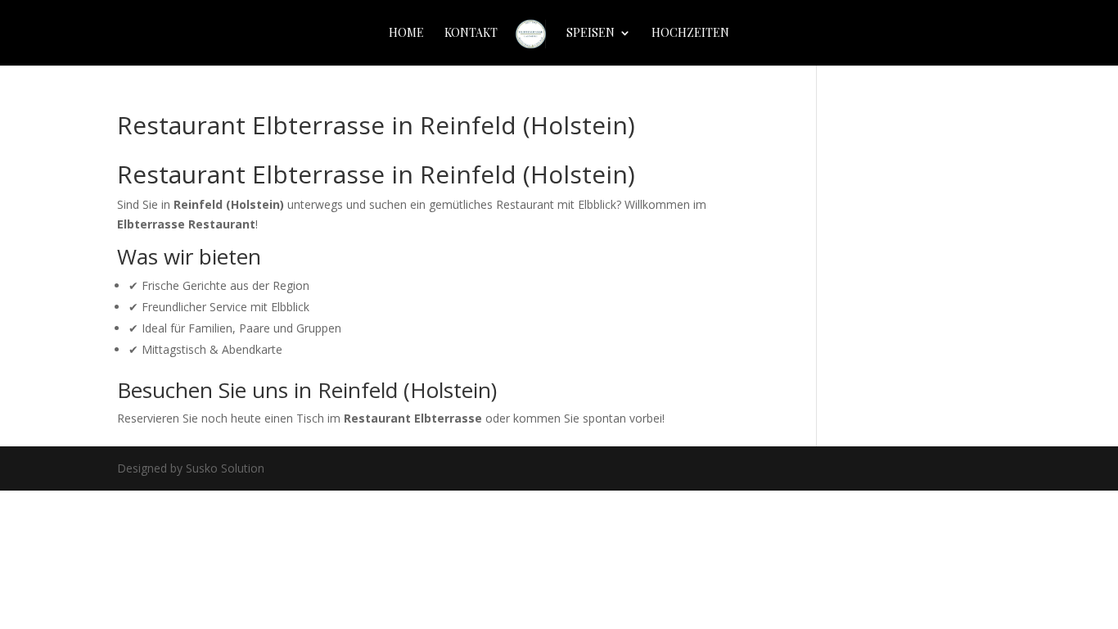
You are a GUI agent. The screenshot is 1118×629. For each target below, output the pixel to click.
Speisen (590, 33)
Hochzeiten (690, 33)
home (406, 33)
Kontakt (471, 33)
